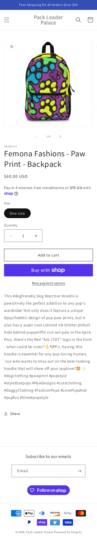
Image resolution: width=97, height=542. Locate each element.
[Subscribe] (79, 471)
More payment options (48, 283)
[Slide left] (37, 136)
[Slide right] (60, 136)
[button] (7, 20)
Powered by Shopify (68, 532)
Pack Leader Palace (39, 532)
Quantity (11, 225)
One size (17, 213)
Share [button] (15, 413)
